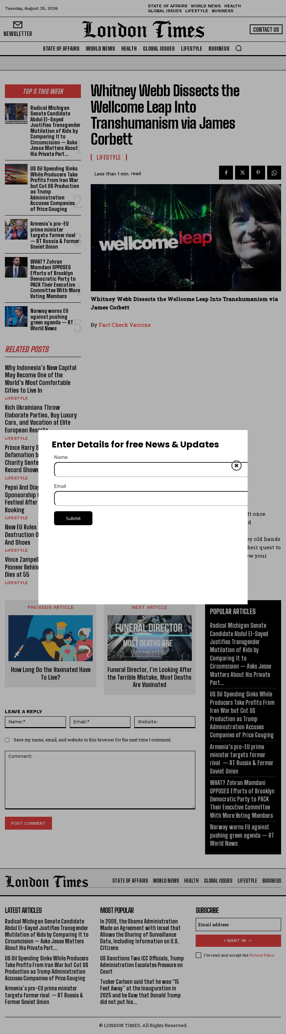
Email (60, 486)
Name (61, 457)
